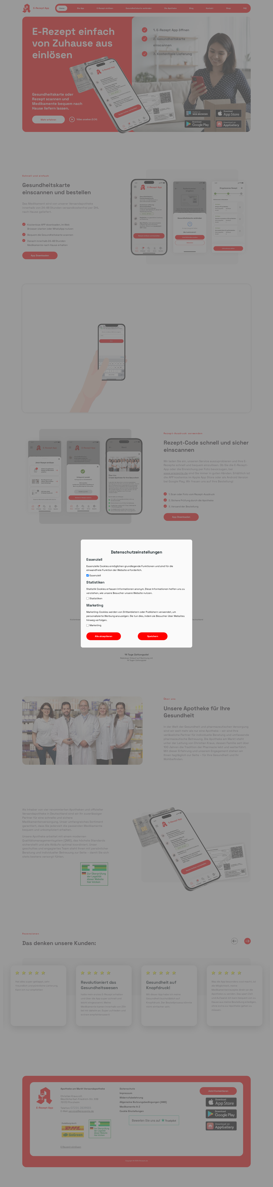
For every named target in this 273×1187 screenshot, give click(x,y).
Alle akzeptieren (103, 636)
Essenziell (95, 575)
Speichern (152, 636)
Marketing (95, 625)
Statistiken (96, 598)
